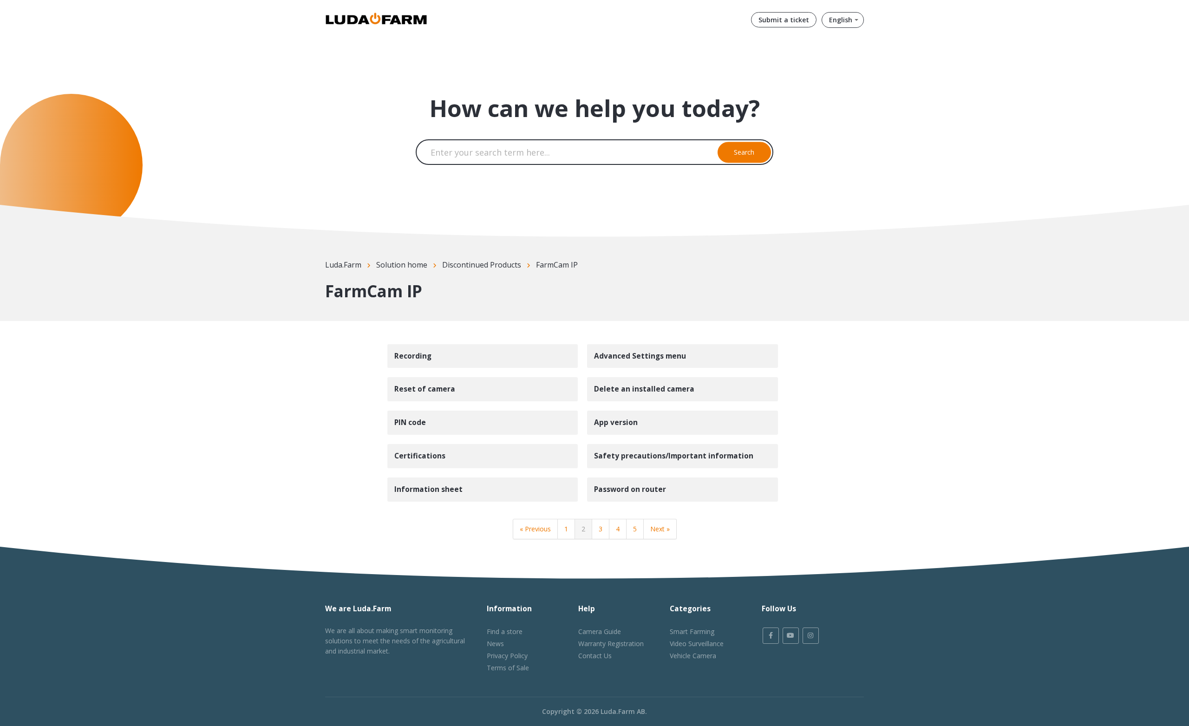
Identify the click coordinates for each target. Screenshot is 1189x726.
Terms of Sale (508, 667)
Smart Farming (692, 631)
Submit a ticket (783, 19)
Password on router (630, 489)
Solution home (401, 265)
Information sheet (428, 489)
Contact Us (595, 655)
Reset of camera (424, 389)
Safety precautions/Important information (673, 456)
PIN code (410, 422)
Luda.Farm (343, 265)
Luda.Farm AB (623, 711)
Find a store (505, 631)
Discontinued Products (481, 265)
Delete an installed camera (644, 389)
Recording (412, 356)
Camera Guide (599, 631)
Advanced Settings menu (640, 356)
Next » (660, 528)
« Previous (535, 528)
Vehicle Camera (693, 655)
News (495, 643)
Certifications (419, 456)
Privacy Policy (507, 655)
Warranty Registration (611, 643)
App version (616, 422)
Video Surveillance (697, 643)
